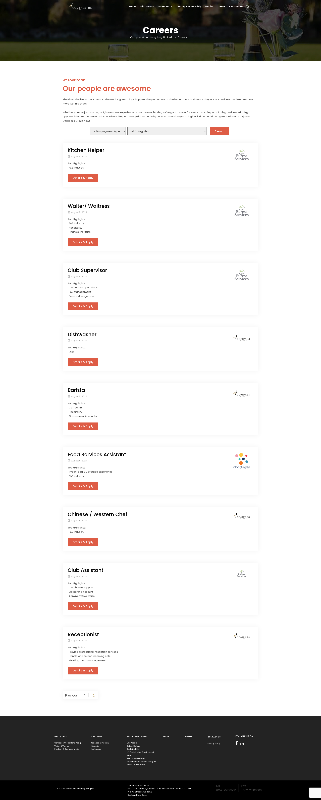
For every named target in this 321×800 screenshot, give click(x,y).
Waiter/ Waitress (89, 206)
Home (132, 6)
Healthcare (96, 749)
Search (219, 131)
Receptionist (83, 634)
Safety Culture (133, 746)
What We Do (165, 6)
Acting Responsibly (189, 6)
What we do (97, 736)
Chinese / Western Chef (97, 514)
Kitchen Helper (86, 150)
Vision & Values (61, 746)
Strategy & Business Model (67, 749)
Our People (132, 742)
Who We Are (147, 6)
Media (209, 6)
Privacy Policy (213, 743)
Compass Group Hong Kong (67, 742)
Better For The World (136, 764)
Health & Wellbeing (136, 758)
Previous (71, 695)
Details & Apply (83, 178)
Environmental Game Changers (141, 761)
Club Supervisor (87, 270)
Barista (76, 390)
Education (95, 746)
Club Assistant (85, 570)
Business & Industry (100, 742)
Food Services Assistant (97, 454)
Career (221, 6)
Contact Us (236, 6)
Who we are (60, 736)
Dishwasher (82, 334)
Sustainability (133, 749)
